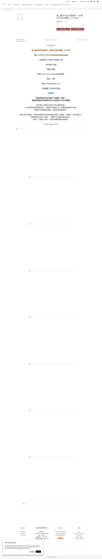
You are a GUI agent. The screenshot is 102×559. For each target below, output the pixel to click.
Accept (38, 551)
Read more (27, 548)
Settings (32, 551)
